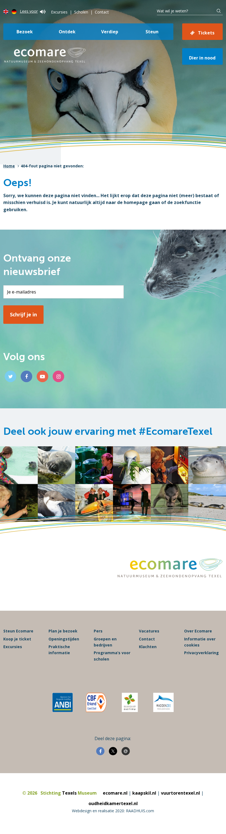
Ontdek (67, 32)
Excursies (59, 12)
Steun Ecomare (18, 631)
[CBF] (96, 702)
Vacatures (149, 631)
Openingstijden (64, 639)
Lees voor (29, 11)
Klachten (148, 646)
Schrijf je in (23, 314)
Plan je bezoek (63, 631)
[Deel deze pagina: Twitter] (113, 751)
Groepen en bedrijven (105, 642)
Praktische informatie (59, 649)
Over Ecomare (198, 631)
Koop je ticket (17, 639)
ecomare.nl (115, 793)
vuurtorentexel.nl (180, 793)
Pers (98, 631)
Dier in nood (202, 58)
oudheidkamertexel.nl (113, 803)
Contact (102, 12)
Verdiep (109, 32)
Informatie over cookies (200, 642)
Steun (152, 32)
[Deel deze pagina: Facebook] (100, 751)
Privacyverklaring (201, 652)
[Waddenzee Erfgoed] (163, 702)
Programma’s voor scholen (112, 655)
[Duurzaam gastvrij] (129, 702)
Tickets (206, 33)
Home (9, 166)
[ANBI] (62, 702)
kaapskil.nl (144, 793)
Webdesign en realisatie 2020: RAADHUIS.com (113, 810)
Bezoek (25, 32)
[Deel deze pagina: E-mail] (126, 751)
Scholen (81, 12)
